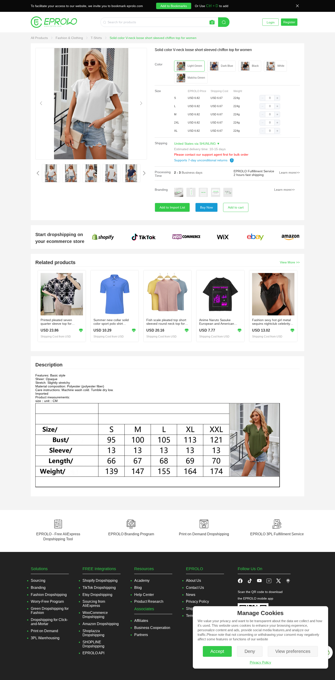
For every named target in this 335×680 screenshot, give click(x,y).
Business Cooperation (152, 628)
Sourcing (38, 580)
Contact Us (195, 588)
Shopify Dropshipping (100, 580)
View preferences (292, 651)
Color (158, 64)
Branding (161, 189)
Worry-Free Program (47, 601)
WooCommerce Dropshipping (95, 615)
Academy (141, 580)
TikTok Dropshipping (99, 588)
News (190, 595)
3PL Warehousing (45, 638)
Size (158, 91)
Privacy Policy (260, 662)
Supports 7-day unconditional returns (201, 160)
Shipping (161, 143)
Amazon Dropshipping (100, 624)
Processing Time (163, 174)
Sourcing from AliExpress (93, 604)
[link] (40, 38)
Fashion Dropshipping (49, 595)
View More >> (290, 262)
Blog (138, 588)
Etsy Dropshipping (97, 595)
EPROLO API (93, 653)
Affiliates (141, 621)
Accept (217, 651)
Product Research (148, 601)
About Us (193, 580)
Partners (141, 635)
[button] (262, 98)
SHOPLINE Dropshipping (93, 644)
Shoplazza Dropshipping (93, 633)
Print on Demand (44, 631)
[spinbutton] (270, 98)
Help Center (144, 595)
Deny (250, 651)
